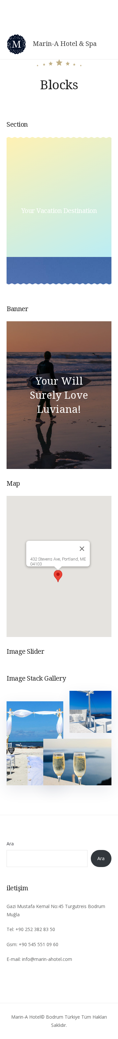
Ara (10, 843)
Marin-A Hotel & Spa (65, 43)
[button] (58, 576)
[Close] (82, 549)
